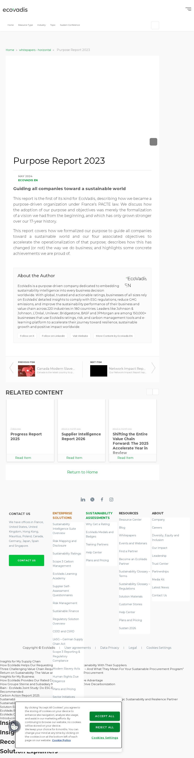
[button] (15, 727)
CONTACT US (27, 560)
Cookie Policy (61, 740)
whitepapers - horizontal (35, 50)
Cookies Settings (158, 648)
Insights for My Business (17, 676)
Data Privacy (109, 648)
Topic (53, 25)
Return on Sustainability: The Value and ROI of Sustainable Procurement (51, 673)
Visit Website (80, 335)
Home (11, 25)
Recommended (11, 691)
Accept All (104, 716)
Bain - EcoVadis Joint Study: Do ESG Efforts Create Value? (40, 688)
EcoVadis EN (28, 180)
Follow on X (27, 335)
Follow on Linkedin (53, 335)
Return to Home (82, 472)
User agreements (77, 648)
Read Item (23, 458)
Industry (41, 25)
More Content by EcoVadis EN (114, 335)
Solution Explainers (13, 707)
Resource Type (25, 25)
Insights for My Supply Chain (20, 661)
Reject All (105, 727)
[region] (68, 725)
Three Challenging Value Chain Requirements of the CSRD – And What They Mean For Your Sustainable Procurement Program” (92, 669)
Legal (133, 648)
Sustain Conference (70, 25)
